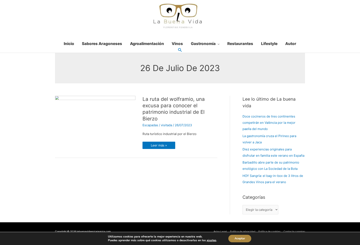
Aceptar (240, 238)
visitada (166, 125)
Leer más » (159, 144)
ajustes (211, 240)
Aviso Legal (220, 231)
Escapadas (150, 125)
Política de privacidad (242, 231)
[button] (180, 50)
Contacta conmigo (294, 231)
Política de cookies (269, 231)
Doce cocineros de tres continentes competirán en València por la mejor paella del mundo (268, 122)
